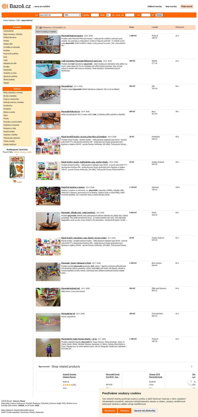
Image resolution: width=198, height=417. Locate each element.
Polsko (32, 412)
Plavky (6, 119)
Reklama (36, 403)
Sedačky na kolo (10, 73)
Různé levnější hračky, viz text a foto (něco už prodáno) (84, 137)
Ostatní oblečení (9, 144)
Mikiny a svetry (9, 112)
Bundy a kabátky (10, 96)
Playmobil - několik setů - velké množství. (78, 213)
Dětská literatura (9, 37)
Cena (131, 27)
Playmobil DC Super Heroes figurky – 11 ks (79, 339)
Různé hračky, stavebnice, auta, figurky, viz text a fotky (84, 238)
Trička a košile (9, 141)
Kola (5, 57)
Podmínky (45, 403)
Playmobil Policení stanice (72, 36)
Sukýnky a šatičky (10, 135)
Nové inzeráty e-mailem (46, 32)
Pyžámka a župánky (11, 125)
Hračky (6, 41)
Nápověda (5, 403)
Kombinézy (7, 106)
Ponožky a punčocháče (12, 122)
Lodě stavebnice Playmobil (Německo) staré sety (81, 61)
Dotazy (13, 403)
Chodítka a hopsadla (11, 47)
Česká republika (13, 412)
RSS (64, 403)
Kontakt (29, 403)
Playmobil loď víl (68, 314)
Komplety (7, 109)
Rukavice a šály (9, 128)
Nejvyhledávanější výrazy (24, 410)
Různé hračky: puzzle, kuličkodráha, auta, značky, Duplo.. (84, 162)
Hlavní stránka (9, 20)
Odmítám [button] (124, 410)
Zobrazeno (180, 27)
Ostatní (6, 83)
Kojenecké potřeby (10, 54)
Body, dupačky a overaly (13, 93)
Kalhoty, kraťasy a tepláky (13, 102)
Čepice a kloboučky (11, 99)
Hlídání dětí (7, 44)
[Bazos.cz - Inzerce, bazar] (16, 8)
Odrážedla (7, 70)
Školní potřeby (9, 80)
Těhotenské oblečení (11, 138)
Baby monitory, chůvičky (12, 34)
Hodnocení (21, 403)
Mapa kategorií (7, 410)
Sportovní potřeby (10, 76)
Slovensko (24, 412)
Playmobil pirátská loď (70, 288)
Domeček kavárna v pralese (73, 187)
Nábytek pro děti (9, 63)
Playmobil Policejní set (70, 112)
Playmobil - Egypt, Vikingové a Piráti (76, 263)
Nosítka (6, 67)
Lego (5, 60)
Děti (18, 20)
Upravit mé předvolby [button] (144, 410)
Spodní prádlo (9, 132)
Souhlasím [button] (110, 410)
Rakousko (40, 412)
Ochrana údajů (55, 403)
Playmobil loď (67, 86)
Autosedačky (8, 31)
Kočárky (6, 51)
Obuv (5, 115)
